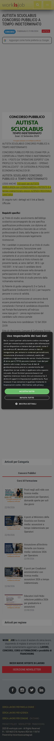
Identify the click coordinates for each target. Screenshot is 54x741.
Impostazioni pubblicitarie (31, 379)
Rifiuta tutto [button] (27, 397)
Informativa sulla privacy (33, 385)
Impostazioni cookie (12, 385)
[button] (27, 404)
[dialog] (27, 370)
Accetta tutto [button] (26, 391)
